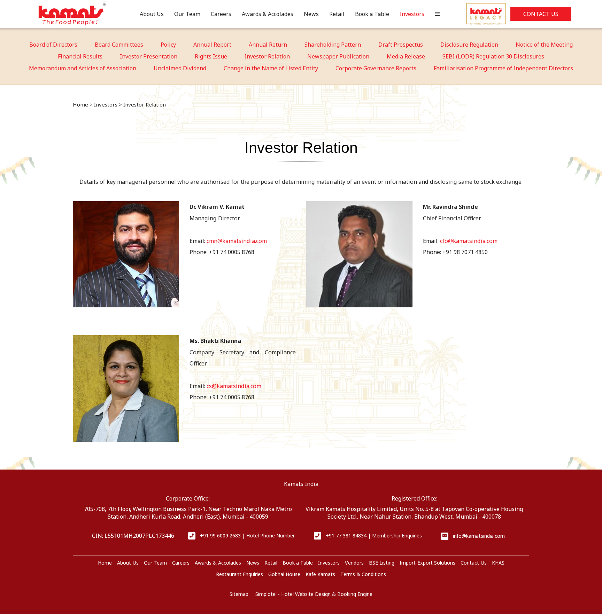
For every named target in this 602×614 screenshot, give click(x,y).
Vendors (354, 562)
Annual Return (268, 44)
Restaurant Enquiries (239, 574)
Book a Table (372, 14)
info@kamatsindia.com (479, 536)
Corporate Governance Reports (375, 68)
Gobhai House (284, 574)
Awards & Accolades (267, 14)
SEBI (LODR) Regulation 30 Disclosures (493, 56)
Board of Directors (53, 44)
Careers (221, 14)
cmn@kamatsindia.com (237, 241)
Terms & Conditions (363, 574)
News (311, 14)
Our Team (187, 14)
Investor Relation (267, 56)
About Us (152, 14)
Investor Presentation (148, 56)
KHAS (498, 562)
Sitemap (239, 594)
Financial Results (80, 56)
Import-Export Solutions (427, 562)
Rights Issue (211, 56)
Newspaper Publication (338, 56)
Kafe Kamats (320, 574)
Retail (337, 14)
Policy (168, 44)
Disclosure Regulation (469, 44)
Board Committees (119, 44)
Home (80, 104)
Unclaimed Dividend (180, 68)
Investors (412, 14)
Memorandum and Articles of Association (82, 68)
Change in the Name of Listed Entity (271, 68)
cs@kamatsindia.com (234, 386)
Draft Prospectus (400, 44)
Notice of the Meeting (544, 44)
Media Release (406, 56)
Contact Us (540, 14)
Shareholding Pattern (332, 44)
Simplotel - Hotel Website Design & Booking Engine (313, 594)
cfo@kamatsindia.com (468, 241)
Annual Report (212, 44)
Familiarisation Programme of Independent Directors (503, 68)
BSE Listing (381, 562)
